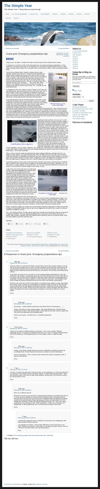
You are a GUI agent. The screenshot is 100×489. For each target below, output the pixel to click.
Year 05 (86, 14)
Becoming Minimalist (79, 107)
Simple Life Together (80, 115)
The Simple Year (18, 6)
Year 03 (71, 14)
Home (7, 14)
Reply (11, 293)
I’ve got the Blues (64, 48)
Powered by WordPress (12, 484)
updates (28, 244)
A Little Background (19, 14)
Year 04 (79, 14)
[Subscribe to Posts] (73, 90)
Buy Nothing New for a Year (82, 109)
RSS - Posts (77, 90)
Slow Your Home (78, 116)
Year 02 (63, 14)
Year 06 (8, 18)
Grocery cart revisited (11, 48)
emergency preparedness (49, 244)
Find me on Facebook (82, 122)
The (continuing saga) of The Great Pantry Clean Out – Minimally (33, 435)
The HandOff (45, 14)
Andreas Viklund (41, 484)
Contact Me (33, 14)
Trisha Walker (66, 55)
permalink (64, 246)
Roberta (16, 327)
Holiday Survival (52, 233)
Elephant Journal (78, 111)
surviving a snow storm (40, 246)
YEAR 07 (16, 18)
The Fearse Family (78, 118)
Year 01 (55, 14)
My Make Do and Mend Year (82, 113)
